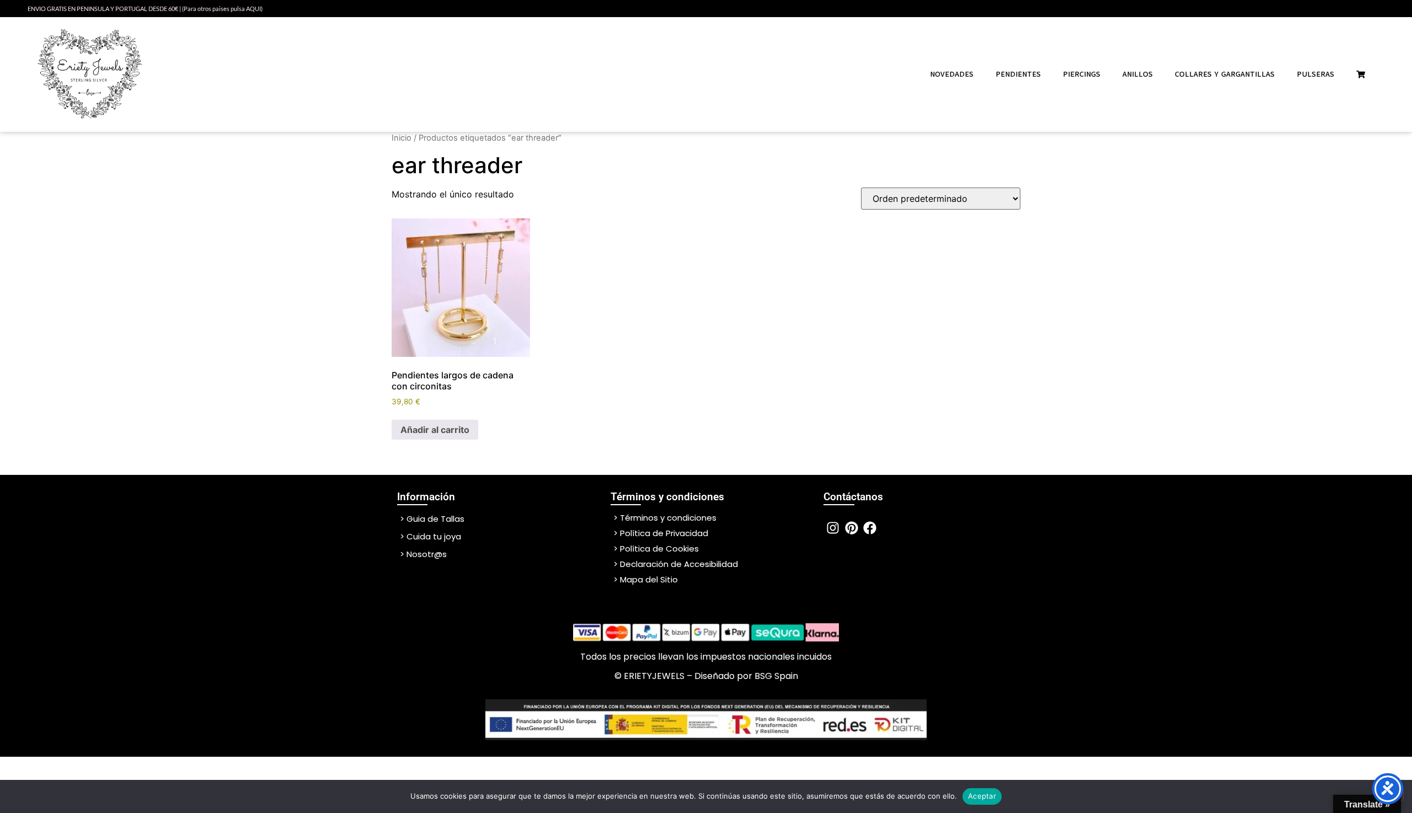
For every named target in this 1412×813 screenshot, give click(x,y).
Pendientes (1018, 74)
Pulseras (1315, 74)
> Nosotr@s (423, 554)
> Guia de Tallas (432, 519)
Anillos (1137, 74)
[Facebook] (870, 527)
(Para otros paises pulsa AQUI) (222, 8)
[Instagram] (832, 527)
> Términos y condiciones (664, 517)
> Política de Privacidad (660, 533)
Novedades (952, 74)
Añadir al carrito (434, 429)
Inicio (401, 138)
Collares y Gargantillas (1225, 74)
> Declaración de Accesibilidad (675, 564)
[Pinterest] (851, 527)
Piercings (1081, 74)
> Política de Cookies (656, 548)
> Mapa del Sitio (645, 579)
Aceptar (982, 795)
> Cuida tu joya (430, 536)
